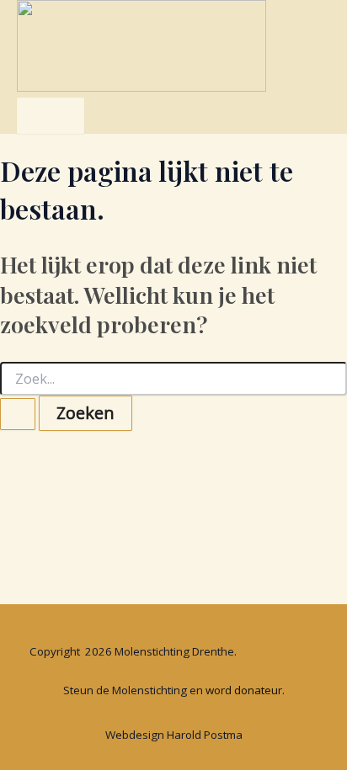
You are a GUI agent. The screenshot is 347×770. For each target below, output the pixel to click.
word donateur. (245, 690)
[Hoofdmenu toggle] (50, 116)
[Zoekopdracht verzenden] (17, 414)
